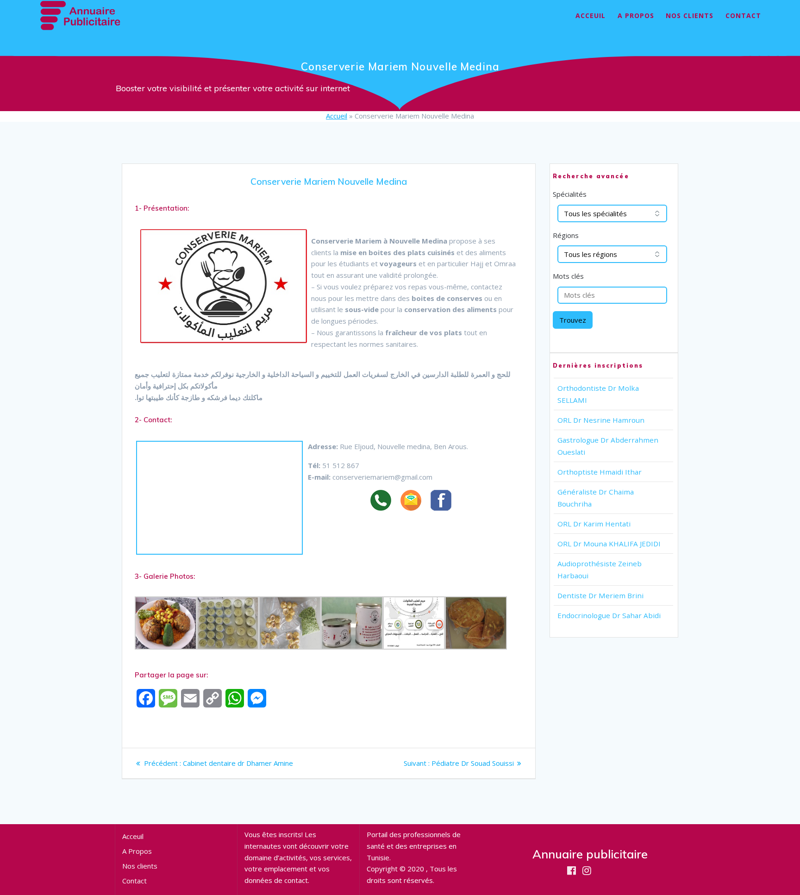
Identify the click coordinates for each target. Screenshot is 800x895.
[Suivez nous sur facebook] (446, 502)
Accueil (336, 115)
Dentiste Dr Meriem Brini (600, 595)
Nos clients (689, 15)
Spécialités (570, 194)
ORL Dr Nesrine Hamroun (600, 420)
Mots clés (568, 276)
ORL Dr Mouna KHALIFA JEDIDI (609, 543)
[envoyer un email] (415, 502)
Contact (743, 15)
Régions (566, 235)
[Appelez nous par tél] (385, 502)
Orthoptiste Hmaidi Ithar (599, 471)
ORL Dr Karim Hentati (594, 523)
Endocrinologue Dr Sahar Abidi (609, 615)
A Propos (636, 15)
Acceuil (590, 15)
